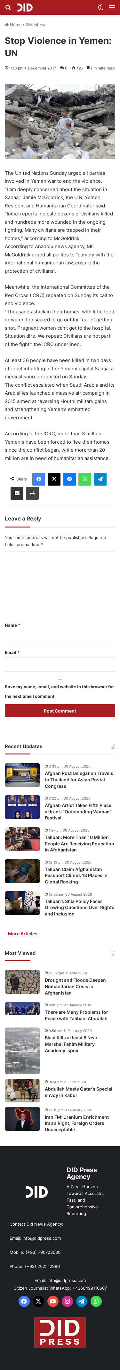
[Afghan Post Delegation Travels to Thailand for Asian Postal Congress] (22, 775)
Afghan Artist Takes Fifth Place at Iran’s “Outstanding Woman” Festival (78, 811)
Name (12, 625)
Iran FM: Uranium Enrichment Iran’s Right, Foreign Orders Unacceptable (77, 1123)
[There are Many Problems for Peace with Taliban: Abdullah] (22, 1008)
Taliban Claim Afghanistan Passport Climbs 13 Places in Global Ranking (76, 875)
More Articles (22, 933)
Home (15, 24)
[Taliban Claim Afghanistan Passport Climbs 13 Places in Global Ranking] (22, 871)
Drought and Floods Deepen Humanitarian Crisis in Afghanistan (75, 986)
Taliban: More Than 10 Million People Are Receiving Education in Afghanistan (79, 843)
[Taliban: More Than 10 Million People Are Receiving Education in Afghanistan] (22, 839)
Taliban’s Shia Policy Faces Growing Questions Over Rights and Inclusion (79, 907)
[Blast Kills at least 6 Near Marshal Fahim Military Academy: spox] (22, 1051)
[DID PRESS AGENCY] (25, 7)
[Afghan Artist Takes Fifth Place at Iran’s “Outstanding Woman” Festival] (22, 807)
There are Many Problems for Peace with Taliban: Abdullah (76, 1015)
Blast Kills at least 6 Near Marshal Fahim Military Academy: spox (71, 1044)
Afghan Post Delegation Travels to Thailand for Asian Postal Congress (79, 779)
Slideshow (35, 24)
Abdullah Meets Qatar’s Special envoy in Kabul (78, 1092)
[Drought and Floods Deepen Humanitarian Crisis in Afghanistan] (22, 982)
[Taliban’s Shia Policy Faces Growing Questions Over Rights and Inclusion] (22, 903)
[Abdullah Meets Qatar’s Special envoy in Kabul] (22, 1090)
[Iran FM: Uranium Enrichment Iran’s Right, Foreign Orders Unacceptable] (22, 1119)
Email (12, 652)
